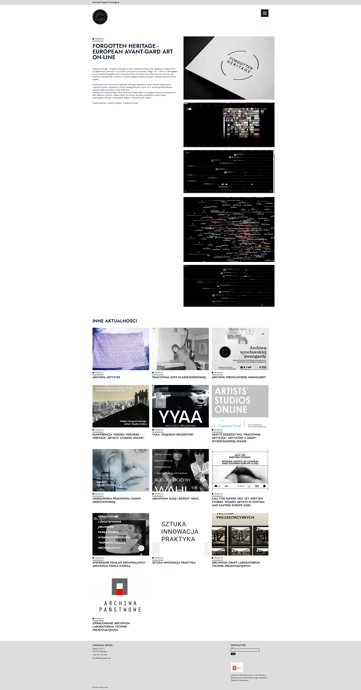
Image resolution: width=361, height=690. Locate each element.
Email (232, 648)
